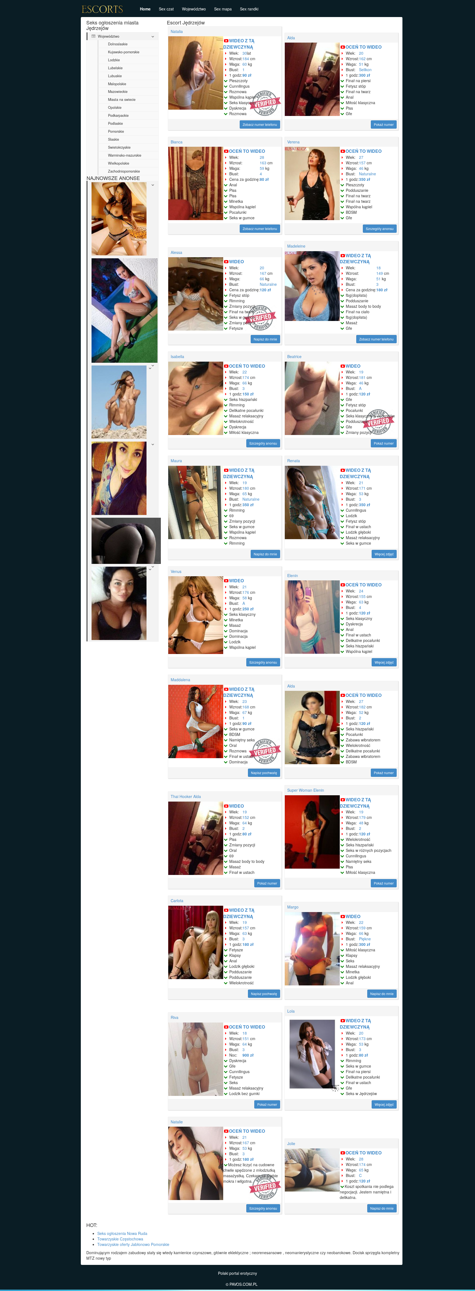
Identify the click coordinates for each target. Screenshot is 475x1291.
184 (245, 58)
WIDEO (236, 261)
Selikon (365, 69)
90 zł (247, 75)
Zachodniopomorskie (124, 171)
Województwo (194, 9)
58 (244, 597)
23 (244, 701)
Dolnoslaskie (118, 43)
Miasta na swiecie (122, 99)
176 (245, 592)
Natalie (177, 1121)
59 (262, 168)
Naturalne (367, 173)
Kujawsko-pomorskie (123, 51)
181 (362, 377)
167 (263, 273)
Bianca (177, 142)
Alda (291, 37)
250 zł (248, 608)
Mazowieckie (118, 91)
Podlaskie (115, 123)
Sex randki (249, 9)
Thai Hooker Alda (186, 796)
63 (361, 602)
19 (361, 372)
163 (263, 162)
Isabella (177, 356)
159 (362, 927)
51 (361, 64)
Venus (176, 571)
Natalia (177, 31)
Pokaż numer (384, 124)
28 (262, 157)
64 (244, 822)
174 (245, 377)
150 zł (248, 394)
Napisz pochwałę (264, 772)
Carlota (177, 900)
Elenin (292, 575)
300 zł (364, 75)
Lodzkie (114, 59)
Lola (291, 1011)
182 (362, 707)
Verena (293, 142)
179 (362, 817)
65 (244, 493)
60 (244, 64)
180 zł (382, 289)
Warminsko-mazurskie (124, 155)
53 (361, 493)
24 (361, 591)
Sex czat (166, 9)
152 (245, 817)
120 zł (265, 289)
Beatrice (294, 356)
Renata (293, 460)
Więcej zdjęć (384, 554)
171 (362, 488)
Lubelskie (115, 67)
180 (245, 488)
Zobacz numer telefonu (260, 124)
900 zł (248, 1055)
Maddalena (180, 679)
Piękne (365, 938)
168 (245, 707)
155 (362, 596)
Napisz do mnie (265, 339)
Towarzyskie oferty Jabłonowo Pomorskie (133, 1244)
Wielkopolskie (118, 163)
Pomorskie (116, 131)
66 (262, 278)
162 (362, 58)
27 (361, 157)
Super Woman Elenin (305, 790)
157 (362, 162)
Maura (176, 460)
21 (361, 482)
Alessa (176, 252)
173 (362, 1038)
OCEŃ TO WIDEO (364, 47)
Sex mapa (223, 9)
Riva (174, 1017)
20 (361, 53)
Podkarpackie (118, 115)
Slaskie (113, 139)
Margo (293, 907)
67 (244, 712)
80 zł (264, 179)
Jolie (291, 1143)
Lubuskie (115, 75)
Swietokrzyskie (119, 147)
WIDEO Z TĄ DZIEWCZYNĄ (239, 43)
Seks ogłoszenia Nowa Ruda (122, 1233)
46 (361, 168)
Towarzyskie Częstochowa (120, 1239)
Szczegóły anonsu (380, 228)
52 (361, 712)
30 (244, 53)
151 (245, 1038)
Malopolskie (117, 83)
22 (244, 372)
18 (378, 267)
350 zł (364, 179)
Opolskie (114, 107)
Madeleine (296, 246)
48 (361, 822)
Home (145, 9)
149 (379, 273)
